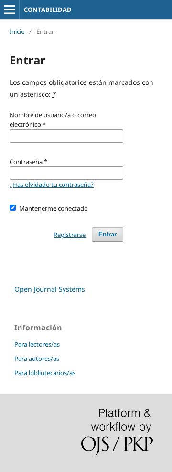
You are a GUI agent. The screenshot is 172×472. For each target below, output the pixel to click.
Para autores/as (36, 358)
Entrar (107, 234)
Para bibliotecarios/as (44, 373)
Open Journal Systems (49, 289)
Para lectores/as (37, 344)
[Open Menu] (9, 9)
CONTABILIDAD (48, 9)
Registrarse (70, 234)
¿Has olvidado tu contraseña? (52, 184)
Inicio (17, 31)
